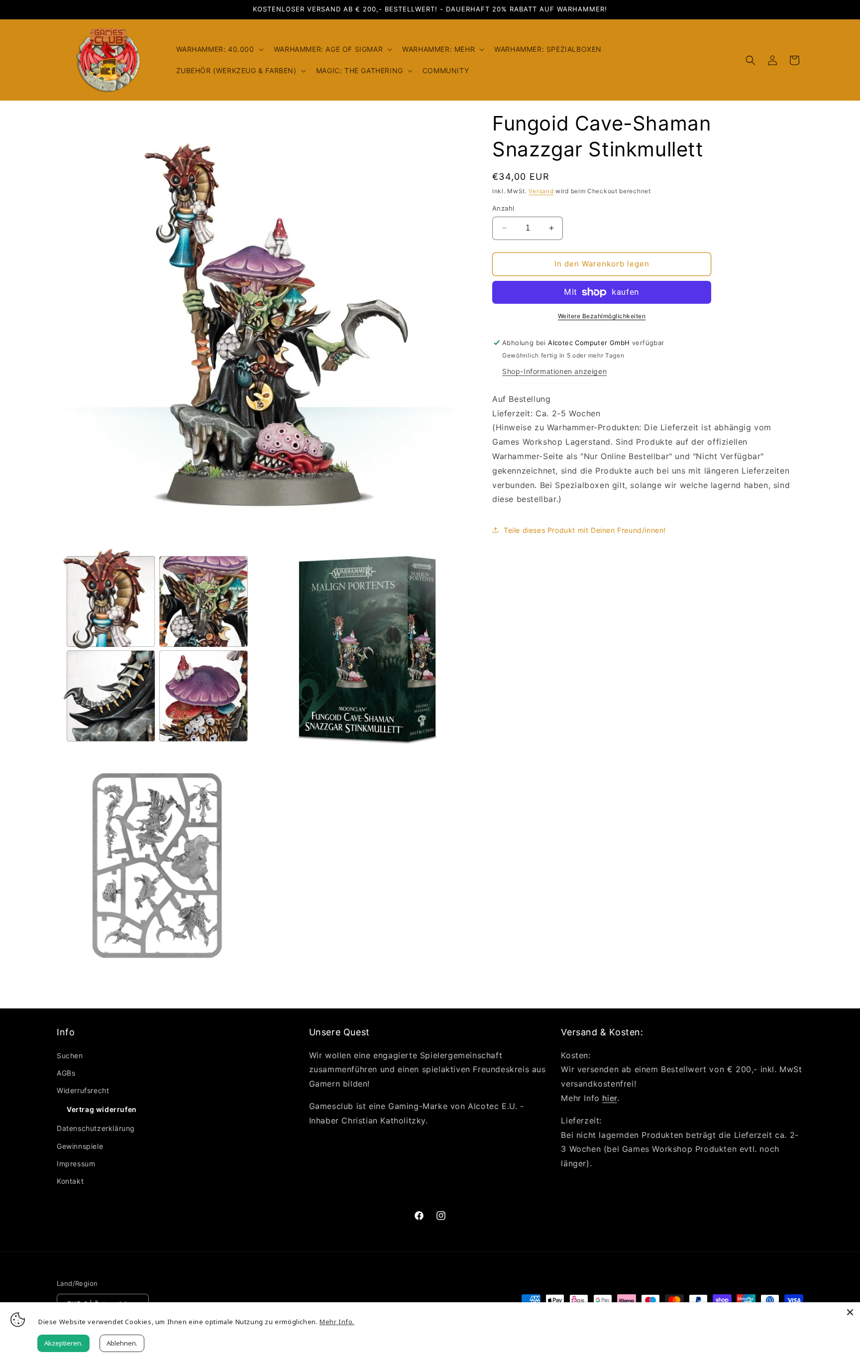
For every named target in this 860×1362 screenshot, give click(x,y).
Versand (541, 191)
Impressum (76, 1163)
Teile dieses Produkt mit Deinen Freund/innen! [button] (585, 530)
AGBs (66, 1073)
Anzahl (503, 208)
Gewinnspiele (80, 1146)
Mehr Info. (337, 1321)
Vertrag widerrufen (102, 1109)
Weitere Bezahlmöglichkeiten (602, 316)
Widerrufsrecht (83, 1090)
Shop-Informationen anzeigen (554, 371)
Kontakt (70, 1181)
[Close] (850, 1312)
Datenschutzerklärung (96, 1128)
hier (609, 1098)
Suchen (70, 1055)
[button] (219, 49)
